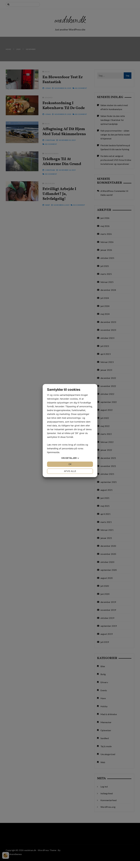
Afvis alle (70, 471)
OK (70, 464)
